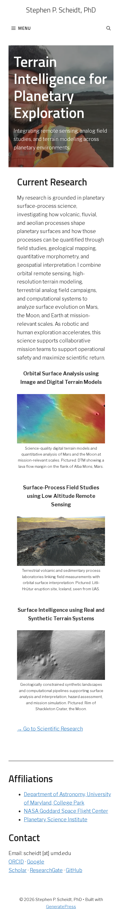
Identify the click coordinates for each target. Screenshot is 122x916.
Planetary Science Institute (55, 819)
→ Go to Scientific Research (50, 729)
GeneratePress (61, 906)
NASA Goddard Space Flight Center (66, 811)
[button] (108, 28)
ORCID (16, 862)
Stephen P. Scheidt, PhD (61, 10)
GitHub (74, 870)
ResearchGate (46, 870)
